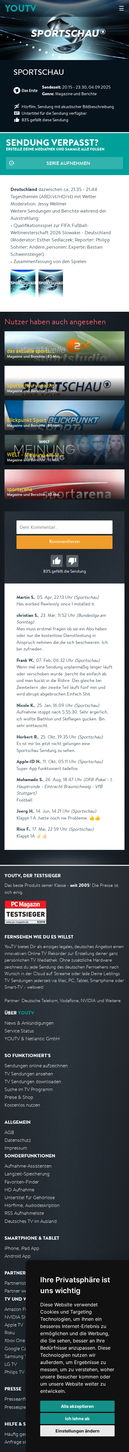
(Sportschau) (86, 597)
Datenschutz (17, 1140)
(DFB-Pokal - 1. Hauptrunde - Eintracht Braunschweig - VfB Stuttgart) (64, 786)
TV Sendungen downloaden (32, 1081)
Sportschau (39, 73)
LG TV (10, 1364)
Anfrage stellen (20, 1442)
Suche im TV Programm (28, 1089)
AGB (9, 1132)
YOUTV (20, 8)
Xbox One (14, 1340)
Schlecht (72, 561)
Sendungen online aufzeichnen (36, 1065)
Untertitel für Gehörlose (29, 1197)
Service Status (19, 1031)
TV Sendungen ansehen (28, 1074)
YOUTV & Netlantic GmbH (32, 1038)
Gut (57, 561)
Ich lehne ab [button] (77, 1418)
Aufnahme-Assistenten (28, 1166)
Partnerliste (16, 1283)
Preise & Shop (18, 1097)
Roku (9, 1332)
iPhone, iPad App (21, 1248)
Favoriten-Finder (21, 1182)
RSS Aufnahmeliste (24, 1213)
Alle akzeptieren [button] (77, 1406)
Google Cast (17, 1348)
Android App (17, 1256)
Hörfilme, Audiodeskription (32, 1205)
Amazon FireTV (19, 1309)
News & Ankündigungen (29, 1023)
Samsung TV (17, 1356)
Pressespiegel (18, 1407)
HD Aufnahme (19, 1190)
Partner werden (20, 1291)
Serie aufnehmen (68, 163)
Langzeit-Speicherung (27, 1174)
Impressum (15, 1148)
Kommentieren (64, 542)
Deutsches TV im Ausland (30, 1221)
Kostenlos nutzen (22, 1105)
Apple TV (13, 1325)
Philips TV (14, 1372)
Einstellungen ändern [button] (78, 1430)
